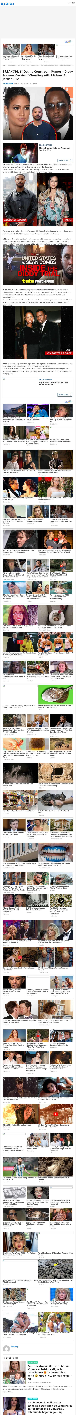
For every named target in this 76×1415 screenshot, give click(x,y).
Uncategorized (12, 65)
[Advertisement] (38, 21)
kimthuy (16, 84)
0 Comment (33, 84)
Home (4, 65)
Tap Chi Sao (7, 3)
